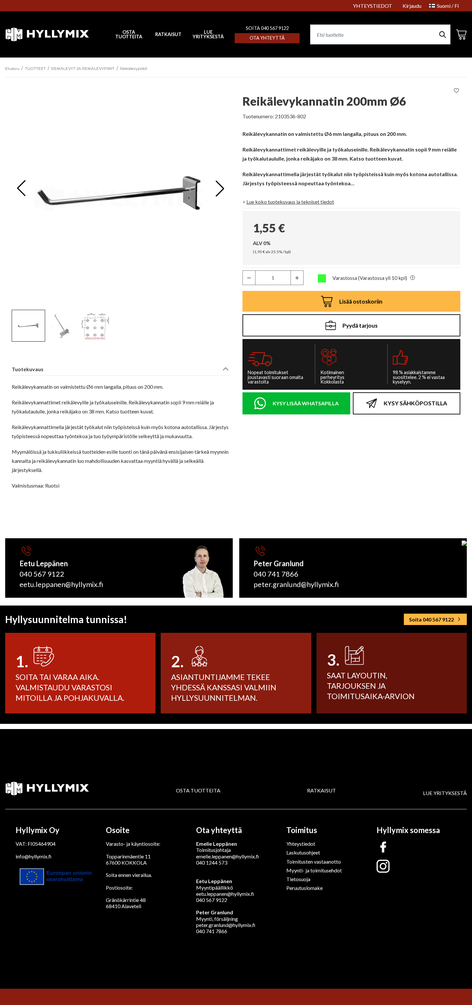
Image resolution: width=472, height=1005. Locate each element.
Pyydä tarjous (360, 325)
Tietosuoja (298, 879)
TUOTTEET (35, 68)
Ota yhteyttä (267, 38)
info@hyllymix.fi (34, 856)
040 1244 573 (211, 862)
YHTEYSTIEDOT (372, 6)
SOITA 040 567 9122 (267, 28)
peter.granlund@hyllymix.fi (296, 584)
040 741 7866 (276, 573)
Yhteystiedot (300, 844)
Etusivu (12, 68)
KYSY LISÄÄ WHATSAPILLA (306, 403)
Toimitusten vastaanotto (313, 861)
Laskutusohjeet (303, 852)
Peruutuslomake (304, 888)
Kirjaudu (412, 6)
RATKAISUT (168, 34)
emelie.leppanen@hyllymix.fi (227, 856)
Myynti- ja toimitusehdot (314, 870)
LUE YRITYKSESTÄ (208, 34)
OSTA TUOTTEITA (198, 790)
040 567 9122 (41, 573)
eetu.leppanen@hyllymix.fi (61, 584)
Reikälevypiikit (133, 68)
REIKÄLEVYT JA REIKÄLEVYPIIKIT (83, 68)
